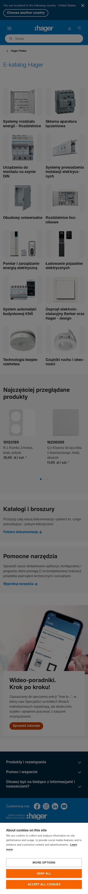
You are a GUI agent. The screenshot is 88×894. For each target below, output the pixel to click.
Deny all (44, 873)
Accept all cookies (44, 884)
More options (44, 862)
